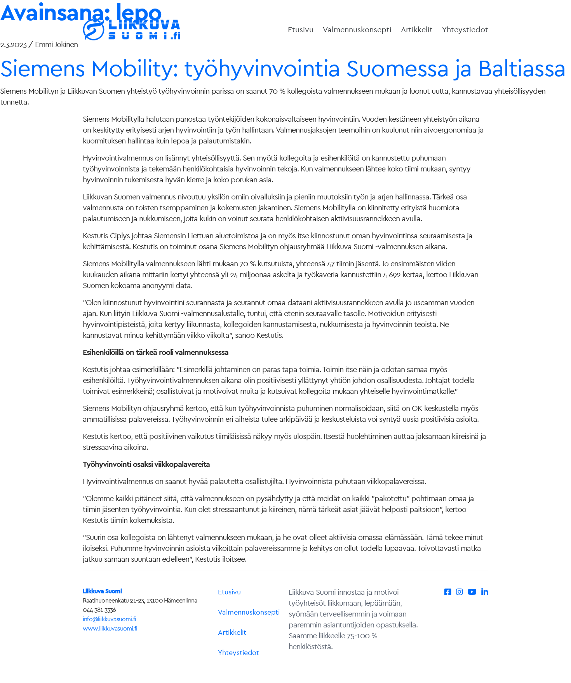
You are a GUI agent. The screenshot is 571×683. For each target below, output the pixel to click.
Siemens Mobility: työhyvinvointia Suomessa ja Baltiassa (283, 67)
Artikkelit (417, 29)
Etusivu (300, 29)
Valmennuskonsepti (357, 29)
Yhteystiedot (465, 29)
